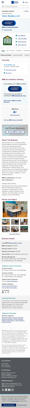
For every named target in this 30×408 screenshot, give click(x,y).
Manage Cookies (22, 405)
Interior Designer (6, 322)
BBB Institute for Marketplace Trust (11, 383)
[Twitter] (5, 292)
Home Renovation (7, 317)
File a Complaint (6, 367)
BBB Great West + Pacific (15, 243)
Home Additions (19, 320)
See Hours (9, 73)
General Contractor (18, 317)
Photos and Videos (6, 55)
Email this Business (12, 281)
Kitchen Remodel (18, 319)
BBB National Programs (8, 386)
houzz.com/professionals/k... (10, 286)
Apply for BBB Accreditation (9, 376)
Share (26, 11)
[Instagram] (8, 292)
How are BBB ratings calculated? (13, 120)
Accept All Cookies (8, 405)
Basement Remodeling (8, 320)
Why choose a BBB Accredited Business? (12, 101)
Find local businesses (11, 6)
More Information (15, 115)
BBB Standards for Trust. (19, 96)
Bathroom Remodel (7, 319)
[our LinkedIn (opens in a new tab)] (6, 391)
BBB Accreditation (7, 374)
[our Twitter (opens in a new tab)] (3, 391)
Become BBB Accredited (15, 132)
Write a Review (22, 45)
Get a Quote (10, 50)
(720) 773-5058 (22, 38)
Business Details (18, 55)
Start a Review (6, 365)
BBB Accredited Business (10, 27)
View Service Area (11, 70)
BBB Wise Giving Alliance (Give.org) (12, 385)
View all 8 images (14, 234)
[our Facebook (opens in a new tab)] (9, 391)
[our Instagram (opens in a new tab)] (12, 391)
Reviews (19, 50)
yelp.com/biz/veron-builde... (10, 288)
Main (3, 50)
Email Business (22, 41)
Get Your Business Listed (8, 373)
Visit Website (21, 35)
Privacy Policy (15, 401)
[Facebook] (3, 292)
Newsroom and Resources (9, 377)
